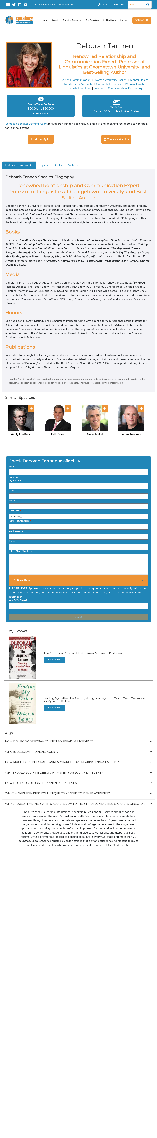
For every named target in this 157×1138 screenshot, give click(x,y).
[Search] (148, 4)
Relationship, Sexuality (78, 84)
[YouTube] (25, 4)
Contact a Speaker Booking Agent (26, 124)
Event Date (15, 510)
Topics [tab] (43, 165)
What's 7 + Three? (19, 600)
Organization (15, 480)
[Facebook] (8, 4)
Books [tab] (58, 165)
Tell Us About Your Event (21, 551)
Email (12, 490)
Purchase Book (54, 659)
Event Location (16, 531)
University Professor (108, 84)
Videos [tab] (73, 165)
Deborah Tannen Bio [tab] (19, 165)
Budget (13, 541)
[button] (71, 4)
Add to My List (42, 139)
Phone (12, 500)
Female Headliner (79, 88)
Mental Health (139, 80)
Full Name (13, 477)
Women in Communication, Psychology (118, 88)
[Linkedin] (19, 4)
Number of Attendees (20, 520)
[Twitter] (14, 4)
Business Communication (75, 80)
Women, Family (134, 84)
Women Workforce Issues (110, 80)
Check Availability (117, 139)
